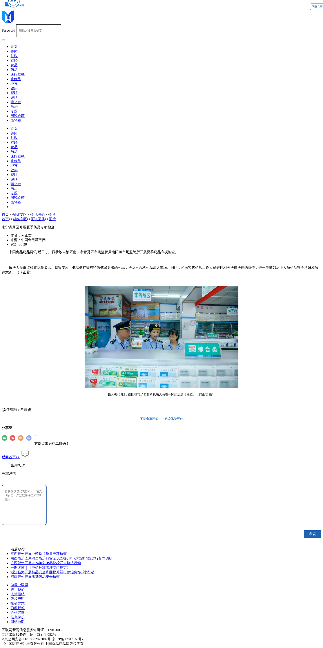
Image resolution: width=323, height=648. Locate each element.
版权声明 (18, 599)
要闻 (14, 51)
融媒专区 (20, 214)
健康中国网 (19, 585)
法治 (14, 106)
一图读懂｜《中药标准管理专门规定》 (40, 567)
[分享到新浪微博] (14, 438)
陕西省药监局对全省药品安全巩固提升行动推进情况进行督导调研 (62, 558)
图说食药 (18, 116)
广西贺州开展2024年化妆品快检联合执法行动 (46, 563)
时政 (14, 56)
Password (8, 30)
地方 (14, 83)
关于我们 (18, 589)
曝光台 (16, 102)
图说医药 (38, 214)
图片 (52, 214)
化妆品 (16, 79)
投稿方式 (18, 603)
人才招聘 (18, 594)
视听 (14, 93)
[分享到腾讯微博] (22, 438)
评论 (14, 97)
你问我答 (18, 608)
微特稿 (16, 120)
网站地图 (18, 622)
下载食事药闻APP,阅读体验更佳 (161, 419)
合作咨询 (18, 612)
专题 (14, 111)
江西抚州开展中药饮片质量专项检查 (39, 554)
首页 (14, 128)
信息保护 (18, 617)
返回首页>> (11, 457)
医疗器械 (18, 74)
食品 (14, 65)
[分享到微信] (6, 438)
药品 (14, 70)
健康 (14, 88)
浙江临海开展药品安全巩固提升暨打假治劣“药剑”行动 (52, 572)
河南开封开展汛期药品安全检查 (35, 577)
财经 (14, 60)
